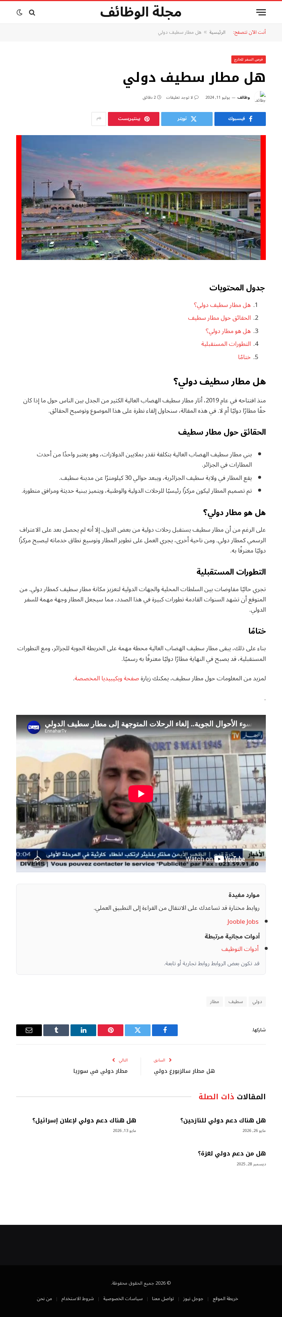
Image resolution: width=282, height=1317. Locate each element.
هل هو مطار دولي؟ (228, 331)
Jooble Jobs (242, 921)
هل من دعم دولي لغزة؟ (232, 1154)
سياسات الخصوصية (123, 1299)
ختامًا (244, 357)
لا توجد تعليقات (179, 97)
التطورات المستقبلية (226, 343)
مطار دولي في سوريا (100, 1071)
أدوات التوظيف (239, 948)
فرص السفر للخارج (248, 59)
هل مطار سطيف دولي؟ (222, 305)
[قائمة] (261, 12)
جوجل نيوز (193, 1299)
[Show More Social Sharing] (98, 119)
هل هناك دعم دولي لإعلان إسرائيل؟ (84, 1121)
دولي (257, 1001)
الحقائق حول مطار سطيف (219, 317)
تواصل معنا (163, 1299)
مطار (214, 1001)
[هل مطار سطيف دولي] (141, 197)
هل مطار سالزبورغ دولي (184, 1071)
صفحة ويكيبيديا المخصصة (107, 678)
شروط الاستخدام (77, 1299)
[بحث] (32, 12)
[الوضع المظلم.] (20, 12)
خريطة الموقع (225, 1299)
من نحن (44, 1299)
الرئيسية (217, 32)
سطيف (235, 1001)
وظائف (243, 97)
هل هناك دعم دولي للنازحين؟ (223, 1121)
